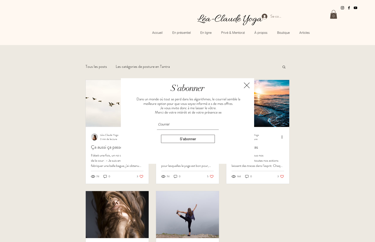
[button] (247, 85)
